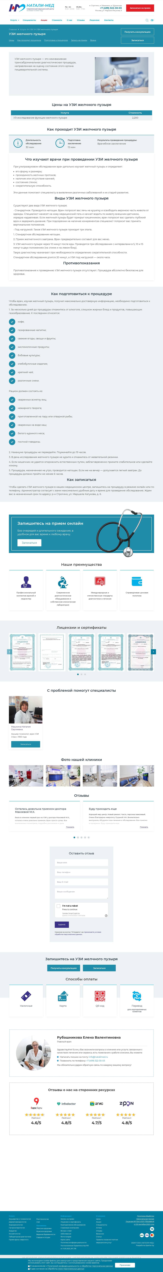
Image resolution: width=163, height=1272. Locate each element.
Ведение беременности (45, 1234)
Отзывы (81, 20)
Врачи (93, 40)
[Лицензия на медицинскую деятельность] (22, 652)
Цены (11, 40)
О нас (69, 20)
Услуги (13, 20)
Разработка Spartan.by (145, 1245)
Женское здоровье (43, 1228)
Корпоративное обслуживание (73, 1225)
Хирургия (13, 1231)
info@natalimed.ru (98, 1057)
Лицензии (94, 20)
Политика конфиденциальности (73, 1243)
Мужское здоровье (44, 1231)
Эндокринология (16, 1225)
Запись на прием (79, 40)
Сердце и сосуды (43, 1237)
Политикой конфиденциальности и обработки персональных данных (80, 1266)
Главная (13, 29)
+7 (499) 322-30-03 (111, 8)
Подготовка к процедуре (56, 40)
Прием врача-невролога (18, 1240)
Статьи (99, 1237)
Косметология (14, 1234)
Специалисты (29, 20)
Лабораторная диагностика (20, 1237)
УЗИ (31, 29)
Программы (41, 1226)
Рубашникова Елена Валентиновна (89, 1037)
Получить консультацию (138, 32)
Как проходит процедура (29, 40)
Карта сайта (65, 1240)
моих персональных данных (71, 1269)
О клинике (100, 1216)
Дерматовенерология (17, 1222)
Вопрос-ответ (66, 1231)
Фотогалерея (66, 1237)
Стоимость (57, 20)
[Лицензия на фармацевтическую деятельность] (140, 652)
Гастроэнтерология (17, 1228)
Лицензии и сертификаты (71, 1222)
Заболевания (66, 1234)
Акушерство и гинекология (20, 1219)
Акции (44, 20)
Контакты (108, 20)
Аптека (99, 1228)
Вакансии (100, 1234)
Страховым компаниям (70, 1228)
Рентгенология (42, 1219)
